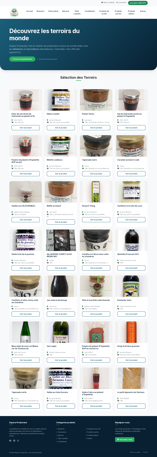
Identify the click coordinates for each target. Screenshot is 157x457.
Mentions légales (135, 452)
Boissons (40, 11)
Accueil (29, 11)
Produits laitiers (131, 12)
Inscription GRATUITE (138, 3)
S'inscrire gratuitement (22, 59)
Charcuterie (53, 11)
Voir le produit (26, 128)
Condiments (90, 11)
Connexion (122, 2)
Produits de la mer (104, 12)
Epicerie (65, 11)
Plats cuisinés (77, 12)
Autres (143, 11)
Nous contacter (109, 2)
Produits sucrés (118, 12)
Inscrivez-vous (126, 439)
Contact (145, 452)
